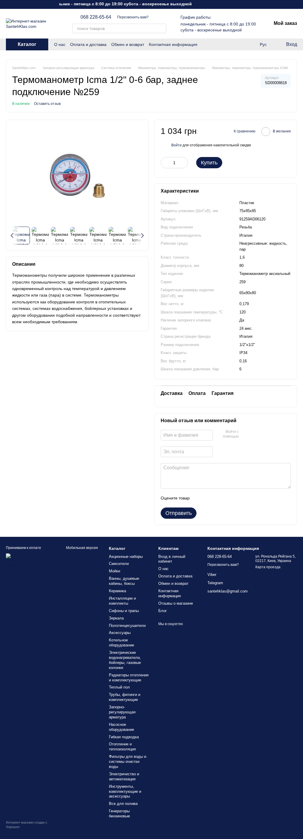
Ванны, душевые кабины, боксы (124, 581)
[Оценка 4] (228, 498)
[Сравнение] (251, 44)
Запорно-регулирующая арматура (122, 712)
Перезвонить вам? (133, 17)
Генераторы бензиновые (119, 813)
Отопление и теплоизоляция (122, 746)
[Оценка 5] (237, 498)
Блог (162, 611)
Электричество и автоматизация (124, 776)
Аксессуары (119, 632)
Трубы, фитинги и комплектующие (124, 697)
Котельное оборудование (121, 642)
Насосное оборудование (121, 727)
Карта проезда (268, 567)
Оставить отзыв (47, 104)
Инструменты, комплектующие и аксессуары (125, 791)
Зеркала (116, 618)
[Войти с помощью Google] (254, 434)
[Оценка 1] (199, 498)
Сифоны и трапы (124, 611)
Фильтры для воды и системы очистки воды (127, 761)
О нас (59, 44)
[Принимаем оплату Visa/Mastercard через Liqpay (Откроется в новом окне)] (28, 560)
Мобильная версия (81, 548)
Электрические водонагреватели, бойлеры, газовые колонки (125, 660)
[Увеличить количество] (183, 162)
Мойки (114, 571)
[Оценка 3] (218, 498)
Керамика (117, 591)
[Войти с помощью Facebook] (245, 434)
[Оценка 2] (209, 498)
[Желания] (239, 44)
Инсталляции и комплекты (122, 601)
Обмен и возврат (127, 44)
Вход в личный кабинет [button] (171, 559)
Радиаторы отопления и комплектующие (129, 677)
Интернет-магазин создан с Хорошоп (26, 824)
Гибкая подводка (124, 737)
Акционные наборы (126, 556)
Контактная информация (173, 44)
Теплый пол (119, 687)
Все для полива (123, 803)
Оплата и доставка (88, 44)
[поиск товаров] (161, 28)
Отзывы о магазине (175, 603)
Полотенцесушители (127, 625)
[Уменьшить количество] (165, 162)
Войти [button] (176, 145)
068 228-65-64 (95, 17)
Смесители (119, 563)
